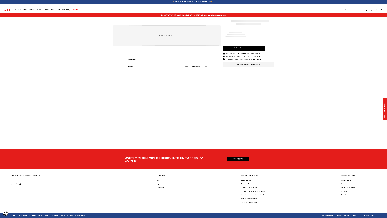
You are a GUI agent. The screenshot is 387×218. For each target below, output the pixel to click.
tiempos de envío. (255, 56)
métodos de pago (242, 53)
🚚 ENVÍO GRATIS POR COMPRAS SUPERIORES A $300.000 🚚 (192, 1)
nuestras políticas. (255, 59)
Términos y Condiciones (343, 215)
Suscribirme (238, 159)
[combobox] (355, 10)
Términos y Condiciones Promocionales (363, 215)
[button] (238, 159)
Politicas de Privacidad (328, 215)
